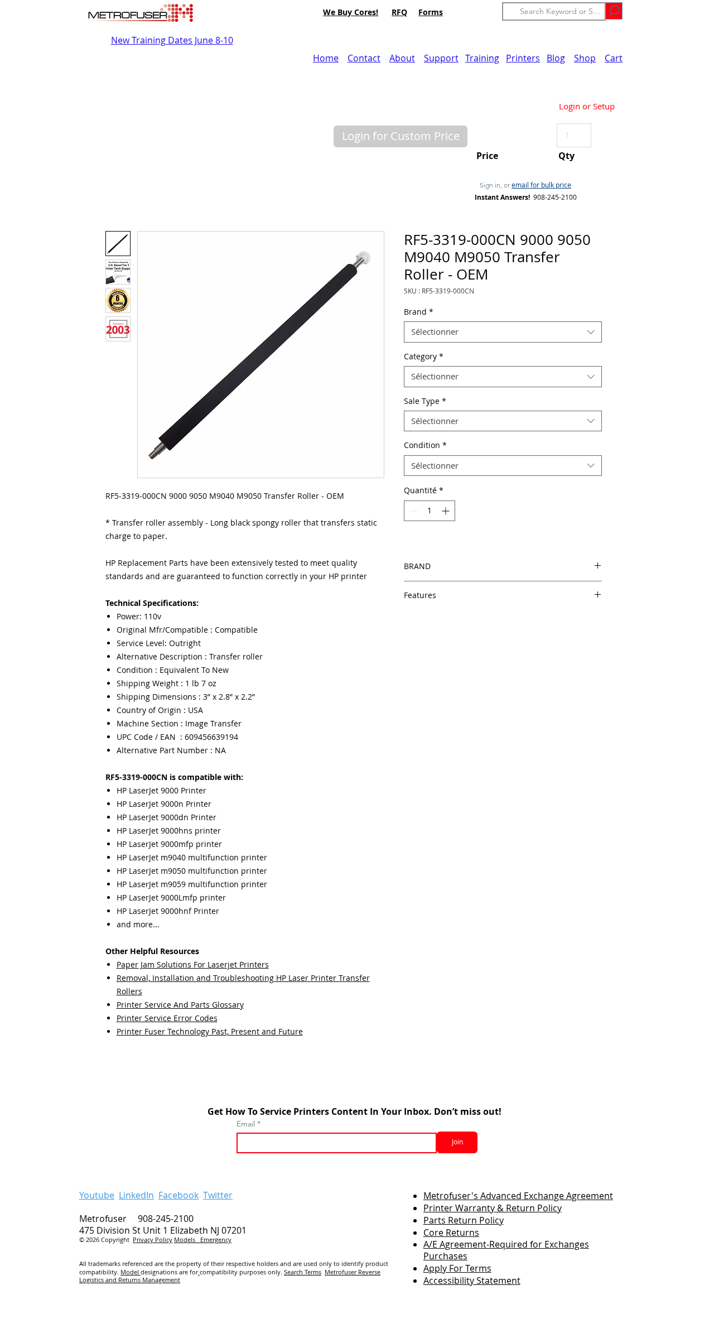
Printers (523, 58)
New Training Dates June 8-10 (172, 40)
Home (326, 58)
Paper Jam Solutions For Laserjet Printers (193, 964)
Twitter (218, 1195)
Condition (425, 445)
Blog (556, 58)
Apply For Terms (457, 1268)
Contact (364, 58)
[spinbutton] (429, 511)
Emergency (215, 1239)
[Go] (614, 11)
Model (130, 1272)
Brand (418, 312)
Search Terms (302, 1272)
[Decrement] (412, 511)
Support (441, 58)
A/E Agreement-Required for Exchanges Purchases (506, 1250)
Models (187, 1239)
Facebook (178, 1195)
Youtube (96, 1195)
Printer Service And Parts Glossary (180, 1004)
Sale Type (425, 401)
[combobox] (503, 332)
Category (423, 357)
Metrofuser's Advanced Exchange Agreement (518, 1196)
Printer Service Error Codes (167, 1018)
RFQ (399, 12)
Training (482, 58)
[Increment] (447, 511)
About (402, 58)
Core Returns (451, 1232)
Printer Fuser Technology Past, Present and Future (210, 1031)
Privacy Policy (152, 1239)
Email (247, 1124)
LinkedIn (136, 1195)
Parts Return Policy (463, 1220)
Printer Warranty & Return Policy (492, 1208)
